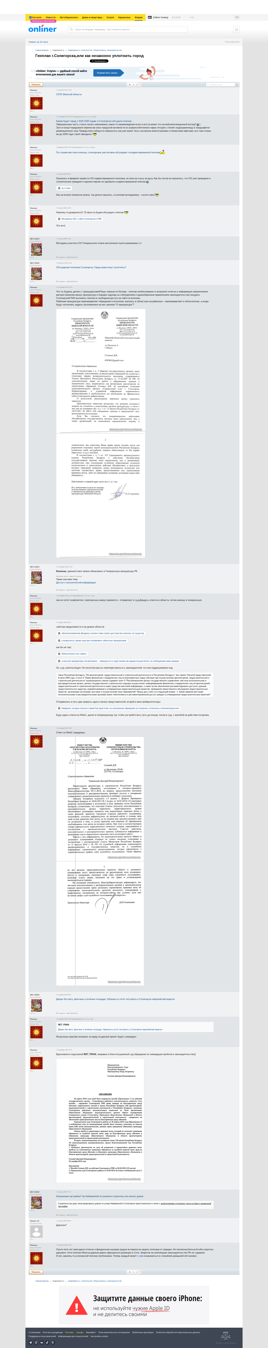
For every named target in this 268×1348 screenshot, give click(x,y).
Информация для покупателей (73, 1336)
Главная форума (42, 50)
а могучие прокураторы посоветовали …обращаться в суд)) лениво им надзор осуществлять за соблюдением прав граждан (120, 661)
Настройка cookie (99, 1336)
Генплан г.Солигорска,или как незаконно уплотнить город (89, 56)
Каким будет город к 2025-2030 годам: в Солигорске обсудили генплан (94, 121)
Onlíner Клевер (160, 17)
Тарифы (80, 1332)
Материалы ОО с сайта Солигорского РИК (82, 219)
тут (140, 243)
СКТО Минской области (69, 94)
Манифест (91, 1332)
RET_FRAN (34, 239)
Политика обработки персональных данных (178, 1332)
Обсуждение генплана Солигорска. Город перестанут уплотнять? (91, 267)
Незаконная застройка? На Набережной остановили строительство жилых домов (99, 1196)
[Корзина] (236, 29)
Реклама (69, 1332)
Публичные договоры (143, 1332)
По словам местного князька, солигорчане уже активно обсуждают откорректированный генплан (107, 152)
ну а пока (66, 188)
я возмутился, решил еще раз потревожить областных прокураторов (94, 640)
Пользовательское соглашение (114, 1332)
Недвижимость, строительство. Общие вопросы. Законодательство (95, 50)
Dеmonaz (33, 90)
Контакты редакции (53, 1332)
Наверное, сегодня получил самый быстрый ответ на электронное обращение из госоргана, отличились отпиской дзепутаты (120, 708)
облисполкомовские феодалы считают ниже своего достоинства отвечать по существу (103, 633)
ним (141, 1256)
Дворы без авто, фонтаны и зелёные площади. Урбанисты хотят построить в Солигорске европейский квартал (115, 999)
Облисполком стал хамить (74, 654)
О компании (34, 1332)
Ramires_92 (34, 1221)
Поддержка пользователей (42, 1336)
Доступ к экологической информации (76, 582)
